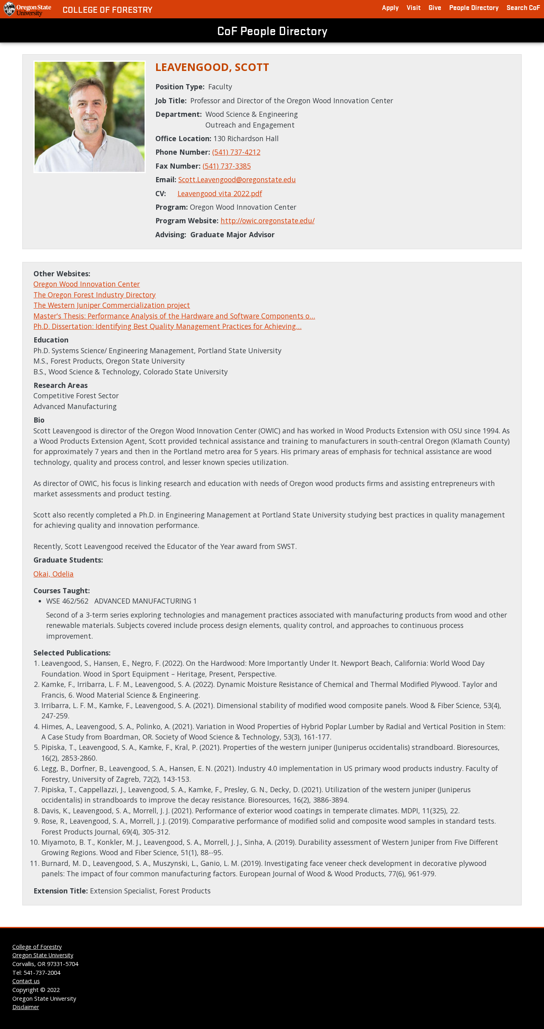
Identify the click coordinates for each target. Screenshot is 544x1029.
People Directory (474, 7)
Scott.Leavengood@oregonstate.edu (237, 179)
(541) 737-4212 (236, 152)
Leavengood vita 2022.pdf (220, 193)
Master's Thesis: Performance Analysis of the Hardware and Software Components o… (174, 316)
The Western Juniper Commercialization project (111, 305)
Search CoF (523, 7)
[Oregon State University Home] (28, 9)
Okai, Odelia (53, 573)
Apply (390, 7)
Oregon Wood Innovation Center (86, 284)
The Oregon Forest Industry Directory (94, 294)
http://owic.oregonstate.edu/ (268, 220)
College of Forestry (108, 9)
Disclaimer (25, 1007)
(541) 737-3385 (227, 166)
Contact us (26, 981)
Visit (414, 7)
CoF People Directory (272, 30)
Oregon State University (42, 955)
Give (435, 7)
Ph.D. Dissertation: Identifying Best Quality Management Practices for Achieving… (167, 326)
